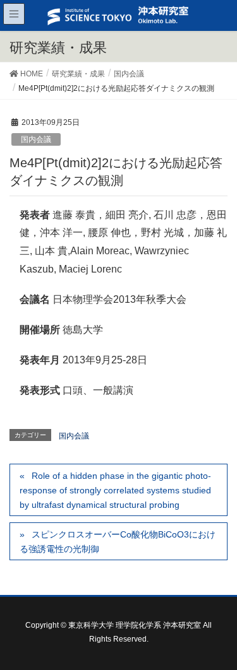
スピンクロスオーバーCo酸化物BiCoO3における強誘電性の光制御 (118, 541)
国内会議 (36, 139)
